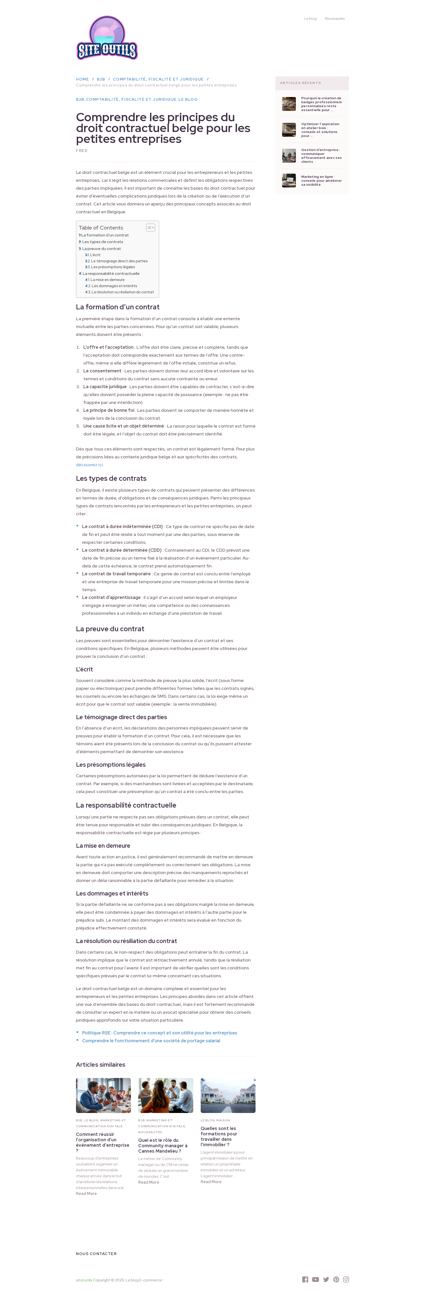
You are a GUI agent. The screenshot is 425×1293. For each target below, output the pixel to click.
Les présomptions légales (113, 267)
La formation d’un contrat (105, 235)
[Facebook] (305, 1279)
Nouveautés (335, 18)
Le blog (310, 18)
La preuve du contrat (101, 248)
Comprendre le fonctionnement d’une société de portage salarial (151, 1041)
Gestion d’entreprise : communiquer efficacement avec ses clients (321, 156)
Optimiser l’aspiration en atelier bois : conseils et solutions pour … (320, 130)
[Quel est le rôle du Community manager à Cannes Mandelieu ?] (165, 1095)
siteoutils (84, 1280)
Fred (82, 150)
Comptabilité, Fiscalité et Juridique (131, 99)
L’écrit (95, 254)
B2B (80, 99)
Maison (223, 1120)
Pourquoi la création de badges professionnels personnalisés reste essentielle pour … (321, 104)
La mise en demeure (108, 279)
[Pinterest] (336, 1279)
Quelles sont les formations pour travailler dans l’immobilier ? (219, 1136)
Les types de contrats (102, 241)
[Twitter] (326, 1279)
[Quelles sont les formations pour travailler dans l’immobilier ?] (228, 1095)
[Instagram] (346, 1279)
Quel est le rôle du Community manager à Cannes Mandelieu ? (162, 1145)
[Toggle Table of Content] (148, 227)
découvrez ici (89, 464)
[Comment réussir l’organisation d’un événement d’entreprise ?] (103, 1095)
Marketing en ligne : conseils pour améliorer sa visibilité (321, 180)
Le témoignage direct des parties (119, 261)
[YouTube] (315, 1279)
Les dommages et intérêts (114, 285)
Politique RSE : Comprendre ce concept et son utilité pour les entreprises (159, 1033)
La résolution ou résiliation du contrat (123, 292)
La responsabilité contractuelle (111, 273)
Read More (86, 1193)
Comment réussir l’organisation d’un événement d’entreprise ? (102, 1142)
